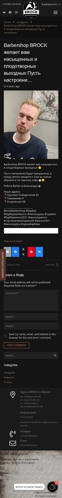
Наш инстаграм (13, 241)
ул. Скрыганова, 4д (29, 399)
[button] (58, 4)
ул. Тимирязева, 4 (29, 403)
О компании (26, 416)
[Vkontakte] (5, 12)
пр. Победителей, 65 (30, 396)
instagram (9, 372)
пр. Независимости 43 (31, 406)
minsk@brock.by (28, 445)
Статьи (8, 382)
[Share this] (15, 252)
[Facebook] (11, 12)
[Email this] (7, 252)
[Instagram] (17, 12)
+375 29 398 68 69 (28, 435)
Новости (9, 377)
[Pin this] (31, 252)
